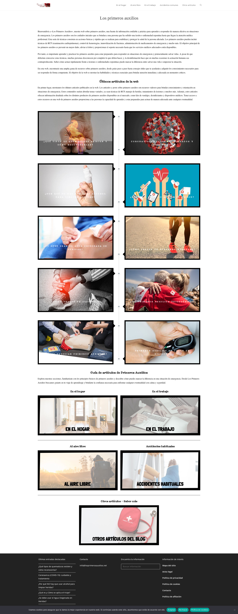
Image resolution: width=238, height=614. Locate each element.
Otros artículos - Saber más (119, 501)
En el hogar (77, 391)
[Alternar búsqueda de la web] (201, 5)
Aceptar (171, 610)
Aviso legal (167, 571)
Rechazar (183, 610)
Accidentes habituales (160, 446)
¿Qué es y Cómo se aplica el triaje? (54, 592)
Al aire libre (78, 446)
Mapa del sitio (169, 565)
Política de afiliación (171, 596)
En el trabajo (160, 391)
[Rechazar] (234, 609)
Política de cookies (199, 610)
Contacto (166, 590)
